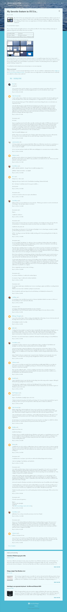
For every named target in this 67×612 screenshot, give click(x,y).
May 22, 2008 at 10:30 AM (17, 188)
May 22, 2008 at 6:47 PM (17, 403)
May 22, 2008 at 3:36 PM (17, 324)
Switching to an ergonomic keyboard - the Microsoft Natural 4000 (24, 586)
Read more (57, 567)
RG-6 (13, 176)
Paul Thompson (15, 393)
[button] (59, 11)
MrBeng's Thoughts (16, 316)
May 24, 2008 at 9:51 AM (17, 508)
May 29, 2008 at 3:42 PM (17, 542)
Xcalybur (14, 427)
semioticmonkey (15, 142)
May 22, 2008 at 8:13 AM (17, 114)
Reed (13, 84)
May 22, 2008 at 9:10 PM (17, 423)
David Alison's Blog (14, 3)
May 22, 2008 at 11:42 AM (17, 206)
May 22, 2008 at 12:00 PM (17, 216)
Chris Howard (15, 96)
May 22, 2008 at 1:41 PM (17, 280)
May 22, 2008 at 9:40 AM (17, 151)
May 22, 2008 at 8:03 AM (17, 92)
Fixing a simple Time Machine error (16, 571)
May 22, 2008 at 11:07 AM (17, 196)
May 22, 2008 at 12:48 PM (17, 269)
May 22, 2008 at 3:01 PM (17, 312)
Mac (11, 78)
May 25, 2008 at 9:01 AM (17, 529)
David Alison (15, 166)
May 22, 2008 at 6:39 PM (17, 389)
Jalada (13, 328)
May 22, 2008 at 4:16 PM (17, 374)
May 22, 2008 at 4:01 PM (17, 358)
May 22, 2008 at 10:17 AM (17, 162)
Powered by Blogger (34, 603)
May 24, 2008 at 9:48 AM (17, 493)
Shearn (13, 444)
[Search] (62, 4)
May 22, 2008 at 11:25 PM (17, 463)
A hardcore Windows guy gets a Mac (16, 555)
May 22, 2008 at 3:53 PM (17, 338)
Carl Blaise (14, 297)
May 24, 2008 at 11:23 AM (17, 516)
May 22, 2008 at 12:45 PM (17, 236)
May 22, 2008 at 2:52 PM (17, 302)
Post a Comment (11, 546)
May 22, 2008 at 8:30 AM (17, 138)
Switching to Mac (17, 78)
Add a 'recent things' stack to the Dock (22, 506)
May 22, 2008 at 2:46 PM (17, 293)
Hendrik (14, 378)
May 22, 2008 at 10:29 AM (17, 172)
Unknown (14, 155)
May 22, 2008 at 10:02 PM (17, 440)
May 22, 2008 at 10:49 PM (17, 452)
